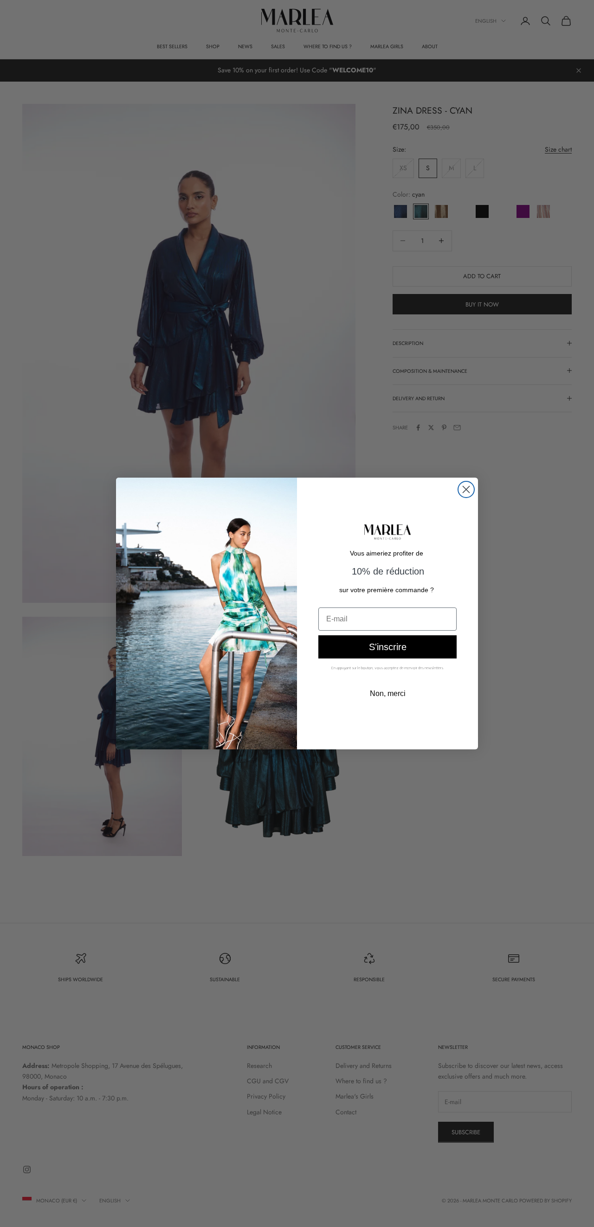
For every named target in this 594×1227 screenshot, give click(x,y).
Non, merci (388, 693)
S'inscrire (388, 647)
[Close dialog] (466, 489)
